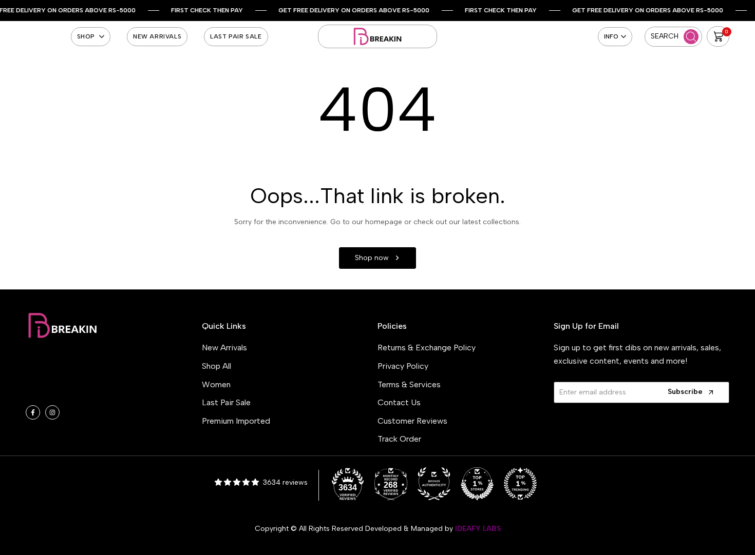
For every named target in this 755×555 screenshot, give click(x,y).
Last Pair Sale (226, 402)
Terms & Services (409, 384)
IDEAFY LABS (478, 528)
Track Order (399, 439)
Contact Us (399, 402)
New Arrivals (224, 347)
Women (216, 384)
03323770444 (80, 391)
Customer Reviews (412, 421)
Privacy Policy (403, 366)
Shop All (216, 366)
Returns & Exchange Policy (427, 347)
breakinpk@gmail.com (89, 376)
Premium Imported (236, 421)
